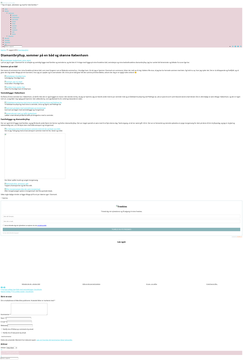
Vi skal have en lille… (212, 284)
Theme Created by (10, 354)
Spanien (14, 25)
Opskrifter (7, 42)
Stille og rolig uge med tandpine (91, 284)
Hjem (6, 9)
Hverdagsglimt (23, 50)
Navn (3, 318)
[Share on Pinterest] (4, 287)
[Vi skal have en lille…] (212, 263)
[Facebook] (238, 46)
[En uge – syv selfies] (152, 263)
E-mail (3, 322)
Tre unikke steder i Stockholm (17, 292)
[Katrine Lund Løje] (8, 3)
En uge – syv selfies (151, 284)
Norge (14, 21)
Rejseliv (7, 11)
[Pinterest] (235, 46)
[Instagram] (232, 46)
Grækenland (15, 17)
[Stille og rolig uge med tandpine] (91, 263)
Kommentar (6, 314)
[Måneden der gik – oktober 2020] (31, 263)
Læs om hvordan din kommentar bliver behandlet (54, 340)
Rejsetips (10, 36)
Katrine (3, 50)
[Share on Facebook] (1, 287)
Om (6, 44)
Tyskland (14, 30)
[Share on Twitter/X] (3, 287)
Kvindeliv (7, 40)
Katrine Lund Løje (12, 352)
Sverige (14, 28)
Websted (4, 325)
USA (13, 32)
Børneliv (7, 38)
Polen (13, 23)
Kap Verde (15, 19)
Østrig (14, 34)
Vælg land (11, 13)
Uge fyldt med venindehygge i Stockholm (22, 289)
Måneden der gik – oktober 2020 (31, 284)
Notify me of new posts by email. (14, 333)
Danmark (14, 15)
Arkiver (3, 348)
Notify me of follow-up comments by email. (18, 329)
